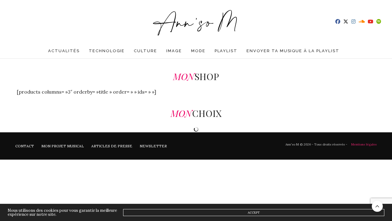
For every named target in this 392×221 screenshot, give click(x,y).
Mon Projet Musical (62, 146)
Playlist (226, 50)
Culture (145, 50)
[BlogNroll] (196, 21)
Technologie (107, 50)
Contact (24, 146)
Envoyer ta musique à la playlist (293, 50)
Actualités (64, 50)
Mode (198, 50)
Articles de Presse (111, 146)
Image (174, 50)
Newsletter (153, 146)
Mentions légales (364, 144)
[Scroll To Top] (377, 206)
